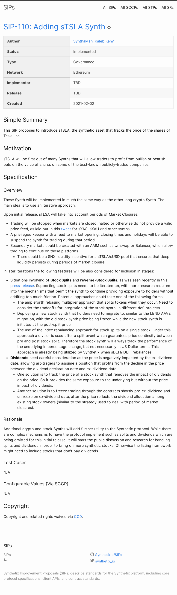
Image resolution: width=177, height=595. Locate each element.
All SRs (168, 7)
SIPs (9, 7)
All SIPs (109, 7)
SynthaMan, (84, 41)
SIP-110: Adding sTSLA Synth (54, 26)
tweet (66, 229)
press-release (22, 285)
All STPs (150, 7)
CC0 (78, 516)
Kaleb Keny (104, 41)
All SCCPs (129, 7)
